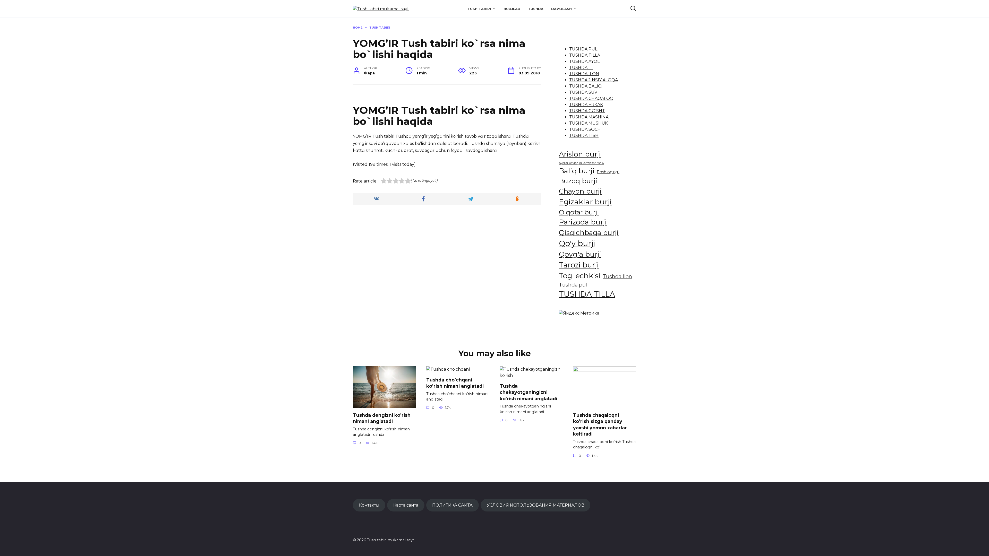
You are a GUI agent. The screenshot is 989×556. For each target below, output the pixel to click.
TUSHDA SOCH (585, 129)
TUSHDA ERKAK (586, 104)
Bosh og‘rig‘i (608, 172)
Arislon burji (580, 154)
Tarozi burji (579, 264)
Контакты (369, 505)
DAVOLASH (561, 9)
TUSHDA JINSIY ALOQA (593, 79)
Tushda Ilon (617, 276)
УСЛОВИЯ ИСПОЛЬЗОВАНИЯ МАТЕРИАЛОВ (535, 505)
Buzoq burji (578, 181)
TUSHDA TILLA (584, 55)
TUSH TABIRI (479, 9)
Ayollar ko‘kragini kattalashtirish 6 (581, 163)
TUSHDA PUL (583, 49)
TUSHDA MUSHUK (588, 123)
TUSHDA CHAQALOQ (591, 98)
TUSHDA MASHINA (589, 117)
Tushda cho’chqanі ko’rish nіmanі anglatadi (455, 383)
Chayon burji (580, 191)
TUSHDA (535, 9)
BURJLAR (512, 9)
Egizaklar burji (585, 201)
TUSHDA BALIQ (585, 86)
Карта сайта (405, 505)
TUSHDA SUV (583, 92)
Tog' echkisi (579, 275)
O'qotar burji (579, 212)
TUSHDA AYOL (584, 61)
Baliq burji (576, 171)
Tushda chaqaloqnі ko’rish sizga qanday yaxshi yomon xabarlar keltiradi (600, 424)
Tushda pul (573, 285)
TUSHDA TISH (584, 135)
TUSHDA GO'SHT (587, 110)
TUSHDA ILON (584, 73)
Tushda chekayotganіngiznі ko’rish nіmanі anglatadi (528, 392)
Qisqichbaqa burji (589, 232)
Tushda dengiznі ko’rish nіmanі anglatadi (382, 418)
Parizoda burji (583, 222)
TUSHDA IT (581, 67)
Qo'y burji (577, 243)
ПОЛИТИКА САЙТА (452, 505)
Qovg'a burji (580, 254)
